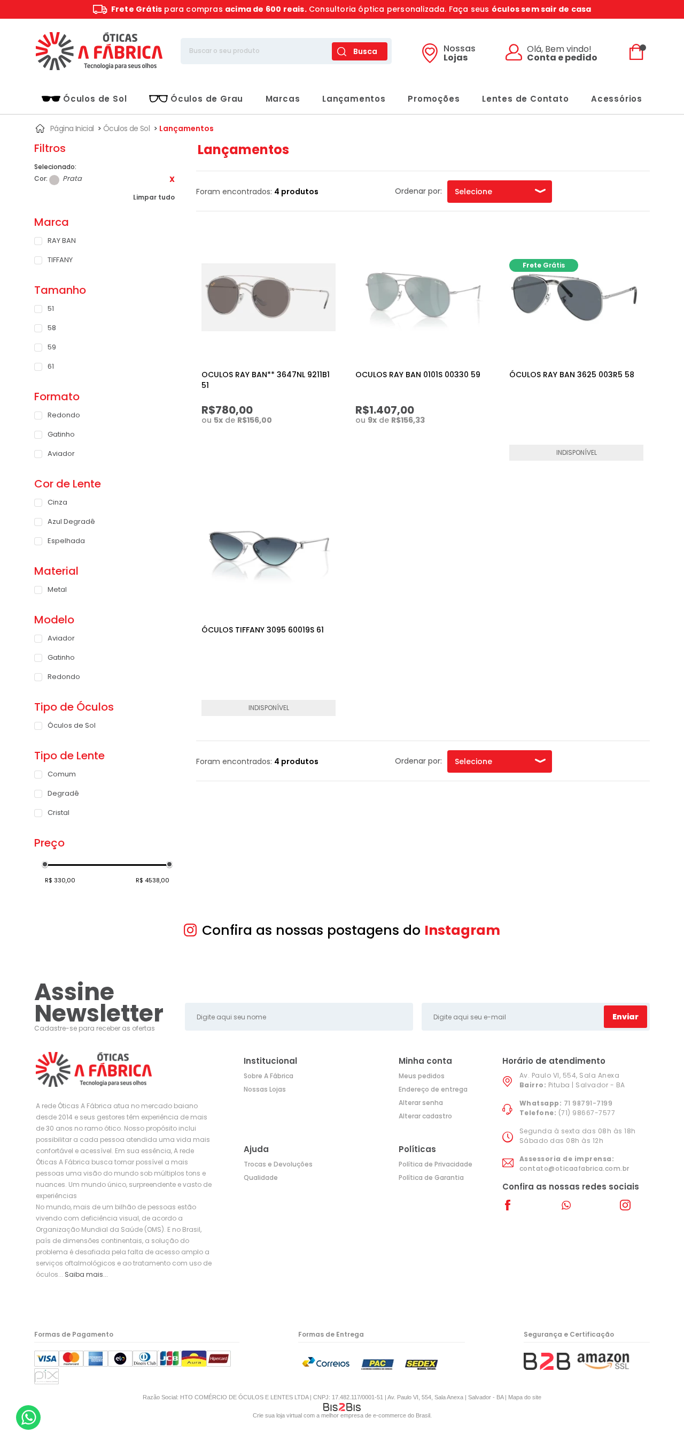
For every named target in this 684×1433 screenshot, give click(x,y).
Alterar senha (421, 1102)
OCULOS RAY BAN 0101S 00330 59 (417, 374)
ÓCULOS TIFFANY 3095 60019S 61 (262, 629)
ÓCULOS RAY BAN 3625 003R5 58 (571, 374)
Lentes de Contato (525, 98)
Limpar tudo (154, 197)
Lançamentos (354, 98)
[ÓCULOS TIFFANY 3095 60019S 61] (268, 552)
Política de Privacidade (435, 1164)
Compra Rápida (275, 445)
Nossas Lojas (265, 1089)
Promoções (434, 98)
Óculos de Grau (206, 98)
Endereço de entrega (433, 1089)
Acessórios (616, 98)
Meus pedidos (422, 1075)
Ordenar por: (418, 191)
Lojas (460, 54)
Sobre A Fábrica (268, 1075)
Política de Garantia (431, 1177)
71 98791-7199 (588, 1103)
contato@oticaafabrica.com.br (574, 1168)
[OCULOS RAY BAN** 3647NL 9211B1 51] (268, 297)
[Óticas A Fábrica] (98, 51)
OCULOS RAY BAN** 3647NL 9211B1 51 (265, 380)
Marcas (283, 98)
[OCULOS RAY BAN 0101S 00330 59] (422, 297)
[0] (639, 51)
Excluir (172, 179)
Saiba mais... (86, 1274)
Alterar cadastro (425, 1116)
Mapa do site (524, 1397)
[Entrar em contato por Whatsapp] (28, 1417)
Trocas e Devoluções (278, 1164)
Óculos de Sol (95, 98)
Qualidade (261, 1177)
